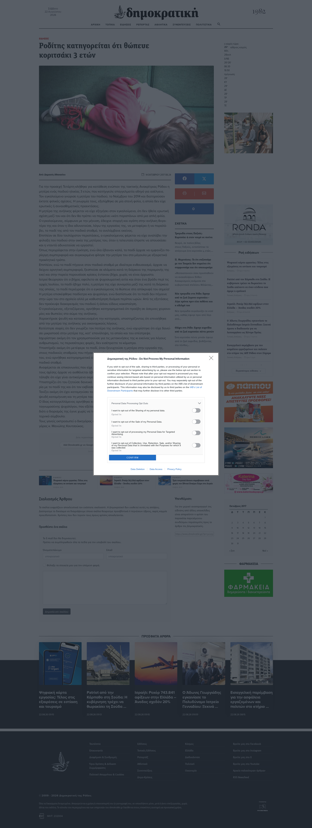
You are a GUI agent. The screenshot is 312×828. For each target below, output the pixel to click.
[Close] (212, 359)
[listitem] (156, 403)
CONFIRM (133, 457)
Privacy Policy (174, 469)
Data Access (156, 469)
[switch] (196, 410)
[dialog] (156, 414)
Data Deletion (138, 469)
